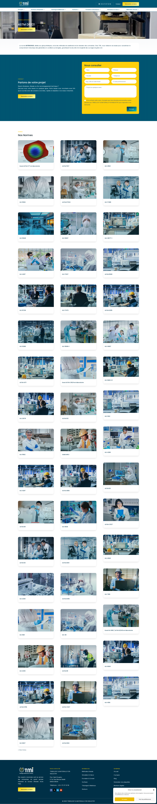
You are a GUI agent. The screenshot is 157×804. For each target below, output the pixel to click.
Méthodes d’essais (131, 9)
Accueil (116, 771)
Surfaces (75, 9)
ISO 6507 (22, 743)
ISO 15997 (65, 238)
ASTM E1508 (108, 274)
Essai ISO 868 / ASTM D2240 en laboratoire (119, 630)
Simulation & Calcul (113, 9)
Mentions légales (119, 785)
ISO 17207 (65, 274)
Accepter (124, 799)
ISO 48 (64, 635)
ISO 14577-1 (108, 238)
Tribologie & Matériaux (57, 9)
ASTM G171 (23, 382)
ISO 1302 (107, 416)
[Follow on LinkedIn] (57, 790)
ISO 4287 (23, 274)
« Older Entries (22, 750)
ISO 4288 (108, 452)
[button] (154, 790)
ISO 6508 (108, 666)
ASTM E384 (65, 563)
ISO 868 (22, 635)
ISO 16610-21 (109, 380)
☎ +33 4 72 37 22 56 (104, 4)
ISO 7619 (107, 594)
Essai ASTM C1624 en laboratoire (73, 382)
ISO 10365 (23, 346)
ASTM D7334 (66, 202)
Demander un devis (131, 4)
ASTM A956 (66, 491)
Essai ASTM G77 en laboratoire (30, 166)
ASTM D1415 (66, 599)
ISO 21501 (108, 166)
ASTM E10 (23, 563)
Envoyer (131, 109)
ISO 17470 (65, 310)
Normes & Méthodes (24, 20)
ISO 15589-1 (66, 346)
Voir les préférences (145, 799)
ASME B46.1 (65, 455)
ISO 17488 (108, 202)
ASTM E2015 (108, 310)
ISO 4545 (108, 558)
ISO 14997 (108, 346)
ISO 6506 (65, 527)
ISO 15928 (23, 238)
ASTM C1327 (66, 707)
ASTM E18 (23, 527)
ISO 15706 (23, 310)
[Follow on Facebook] (51, 790)
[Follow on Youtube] (61, 790)
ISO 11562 (22, 455)
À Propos (20, 9)
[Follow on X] (54, 790)
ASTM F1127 (65, 166)
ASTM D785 (23, 707)
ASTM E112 (65, 418)
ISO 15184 (23, 202)
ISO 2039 (22, 599)
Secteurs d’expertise (37, 9)
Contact (118, 4)
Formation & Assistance (92, 9)
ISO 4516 (107, 702)
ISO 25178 (23, 418)
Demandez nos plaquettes (122, 782)
